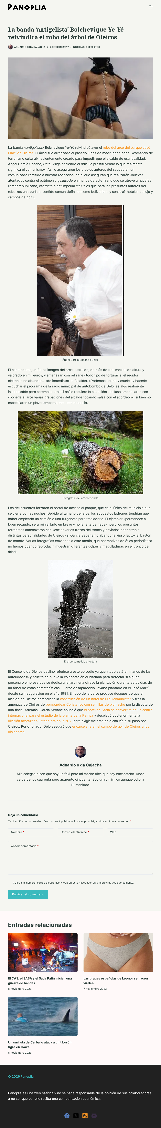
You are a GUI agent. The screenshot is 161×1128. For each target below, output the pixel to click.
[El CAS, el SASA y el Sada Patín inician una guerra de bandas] (43, 952)
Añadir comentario (25, 846)
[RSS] (85, 1115)
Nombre (17, 832)
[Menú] (151, 7)
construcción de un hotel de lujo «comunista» (95, 699)
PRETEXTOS (93, 47)
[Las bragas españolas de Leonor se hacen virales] (118, 952)
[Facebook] (67, 1115)
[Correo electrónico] (94, 1115)
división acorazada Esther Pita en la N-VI (40, 721)
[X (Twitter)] (76, 1115)
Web (113, 832)
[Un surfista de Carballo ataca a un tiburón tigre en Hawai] (43, 1016)
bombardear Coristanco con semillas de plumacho (85, 704)
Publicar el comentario (28, 894)
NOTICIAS (79, 47)
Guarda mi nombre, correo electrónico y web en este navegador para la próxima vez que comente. (73, 882)
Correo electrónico (75, 832)
